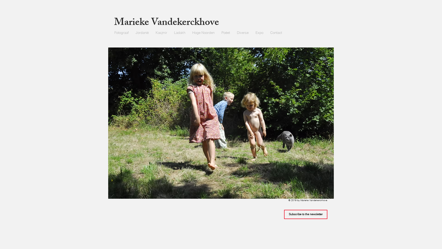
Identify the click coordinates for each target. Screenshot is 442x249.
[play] (321, 51)
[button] (242, 33)
